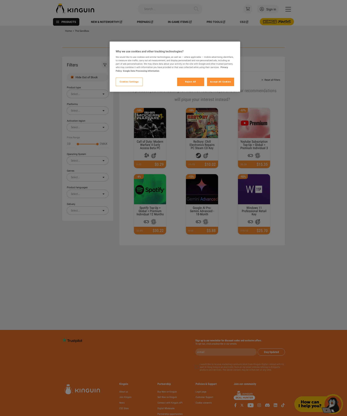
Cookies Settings (129, 81)
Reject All (190, 81)
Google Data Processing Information (141, 70)
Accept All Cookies (220, 81)
